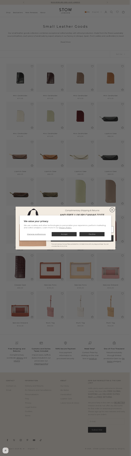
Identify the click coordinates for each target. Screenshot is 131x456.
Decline (92, 234)
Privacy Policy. (65, 227)
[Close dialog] (112, 210)
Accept (64, 234)
